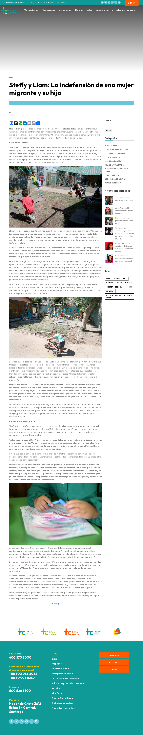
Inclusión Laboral (114, 161)
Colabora (130, 10)
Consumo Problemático (116, 150)
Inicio (54, 658)
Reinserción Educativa (115, 179)
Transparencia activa (103, 10)
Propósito (57, 663)
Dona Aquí (55, 603)
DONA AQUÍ (114, 655)
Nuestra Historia (60, 668)
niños (129, 287)
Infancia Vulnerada (114, 165)
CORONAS (114, 669)
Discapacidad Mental (115, 153)
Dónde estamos (66, 10)
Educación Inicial (113, 157)
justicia (118, 283)
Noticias (79, 10)
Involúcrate (120, 10)
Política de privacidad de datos (68, 683)
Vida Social (57, 693)
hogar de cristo (120, 279)
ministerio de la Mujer (115, 287)
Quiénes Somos (31, 10)
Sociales (88, 10)
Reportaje (110, 291)
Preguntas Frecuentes (63, 707)
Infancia (109, 283)
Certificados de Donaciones (66, 678)
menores (128, 283)
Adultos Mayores (113, 146)
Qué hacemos (48, 10)
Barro (108, 279)
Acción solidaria (113, 183)
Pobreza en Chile (113, 175)
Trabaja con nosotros (62, 703)
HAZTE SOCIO (114, 662)
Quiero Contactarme (63, 698)
